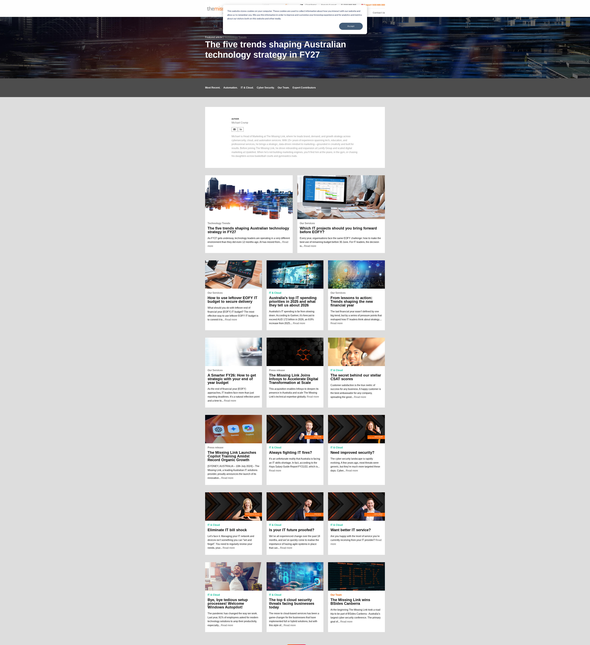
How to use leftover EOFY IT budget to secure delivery (232, 299)
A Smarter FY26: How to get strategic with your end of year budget (232, 378)
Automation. (230, 87)
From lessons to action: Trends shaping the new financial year (351, 301)
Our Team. (283, 87)
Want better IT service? (350, 530)
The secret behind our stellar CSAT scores (355, 377)
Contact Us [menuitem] (379, 13)
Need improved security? (352, 452)
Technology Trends (235, 37)
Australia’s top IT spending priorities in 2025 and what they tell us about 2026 (293, 301)
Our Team (336, 595)
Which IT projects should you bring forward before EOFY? (338, 230)
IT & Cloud (275, 293)
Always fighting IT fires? (290, 452)
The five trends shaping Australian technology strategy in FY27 (248, 230)
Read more (310, 246)
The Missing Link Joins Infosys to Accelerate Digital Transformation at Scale (293, 378)
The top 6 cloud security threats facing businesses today (291, 603)
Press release (277, 370)
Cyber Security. (266, 87)
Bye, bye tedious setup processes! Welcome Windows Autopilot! (228, 603)
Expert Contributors (304, 87)
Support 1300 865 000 (374, 5)
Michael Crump (240, 122)
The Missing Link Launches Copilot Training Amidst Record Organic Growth (232, 456)
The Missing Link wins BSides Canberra (350, 601)
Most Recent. (212, 87)
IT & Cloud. (247, 87)
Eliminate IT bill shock (227, 530)
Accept (350, 26)
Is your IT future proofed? (291, 530)
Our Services (307, 223)
